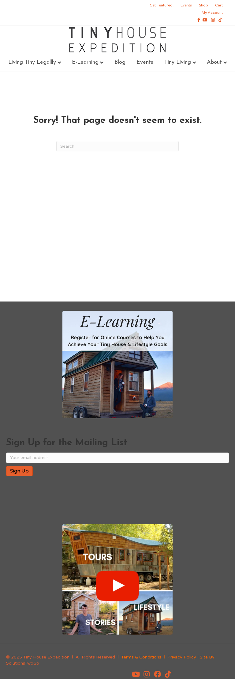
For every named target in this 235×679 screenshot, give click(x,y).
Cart (219, 5)
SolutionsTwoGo (22, 663)
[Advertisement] (117, 197)
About (214, 62)
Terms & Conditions (141, 657)
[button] (135, 674)
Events (186, 5)
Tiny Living (177, 62)
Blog (119, 62)
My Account (212, 12)
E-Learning (85, 62)
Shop (203, 5)
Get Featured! (161, 5)
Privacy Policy (181, 657)
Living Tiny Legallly (32, 62)
